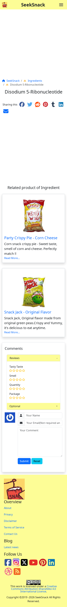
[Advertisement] (33, 45)
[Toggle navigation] (61, 4)
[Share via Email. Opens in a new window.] (6, 111)
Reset (37, 461)
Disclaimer (10, 521)
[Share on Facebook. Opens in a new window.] (22, 104)
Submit (24, 461)
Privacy (8, 514)
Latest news (11, 547)
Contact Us (10, 534)
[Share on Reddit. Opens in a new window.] (37, 104)
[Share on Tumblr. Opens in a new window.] (53, 104)
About (7, 508)
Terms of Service (14, 527)
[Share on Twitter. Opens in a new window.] (30, 104)
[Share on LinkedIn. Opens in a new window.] (61, 104)
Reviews (15, 358)
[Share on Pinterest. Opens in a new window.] (45, 104)
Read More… (12, 258)
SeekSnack (33, 5)
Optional (14, 406)
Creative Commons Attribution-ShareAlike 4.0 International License (34, 588)
